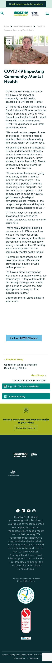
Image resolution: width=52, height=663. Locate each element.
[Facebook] (18, 510)
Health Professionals (23, 26)
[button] (47, 13)
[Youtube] (28, 510)
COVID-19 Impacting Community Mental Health (24, 28)
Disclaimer (34, 658)
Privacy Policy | (21, 658)
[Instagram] (34, 510)
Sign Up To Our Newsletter (23, 386)
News (6, 26)
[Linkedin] (23, 510)
